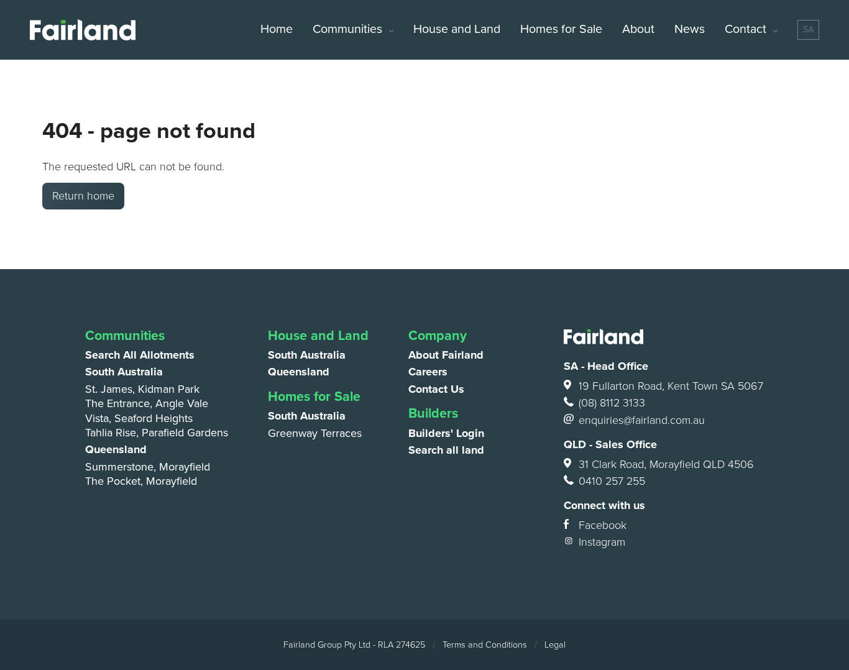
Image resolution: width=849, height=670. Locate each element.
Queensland (116, 449)
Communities (347, 29)
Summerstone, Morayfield (147, 467)
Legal (555, 645)
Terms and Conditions (485, 645)
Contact (745, 29)
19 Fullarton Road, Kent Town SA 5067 (671, 386)
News (689, 29)
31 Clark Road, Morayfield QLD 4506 (666, 464)
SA (808, 29)
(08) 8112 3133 (612, 403)
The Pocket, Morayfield (141, 481)
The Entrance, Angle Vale (146, 403)
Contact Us (436, 389)
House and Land (456, 29)
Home (276, 29)
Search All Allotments (140, 355)
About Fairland (446, 355)
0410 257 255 (612, 481)
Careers (427, 372)
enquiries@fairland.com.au (642, 420)
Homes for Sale (561, 29)
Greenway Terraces (315, 433)
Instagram (602, 542)
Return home (83, 196)
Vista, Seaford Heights (139, 418)
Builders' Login (446, 433)
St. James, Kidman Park (142, 389)
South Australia (124, 372)
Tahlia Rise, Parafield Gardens (156, 432)
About (638, 29)
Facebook (602, 525)
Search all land (446, 450)
